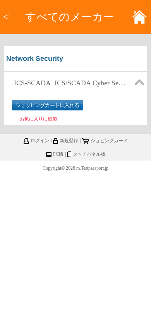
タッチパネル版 (89, 154)
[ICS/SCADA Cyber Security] (69, 92)
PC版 (58, 154)
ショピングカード (109, 140)
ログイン (40, 140)
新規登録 (69, 140)
